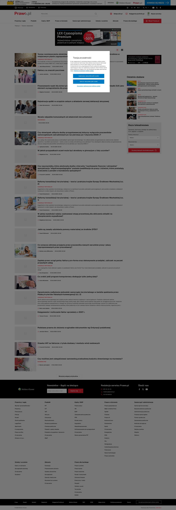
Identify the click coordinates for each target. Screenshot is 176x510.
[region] (89, 71)
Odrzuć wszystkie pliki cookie (89, 81)
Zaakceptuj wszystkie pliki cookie (89, 76)
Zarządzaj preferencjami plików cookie (88, 86)
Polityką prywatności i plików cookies (84, 70)
